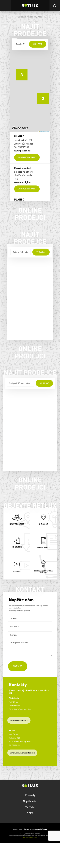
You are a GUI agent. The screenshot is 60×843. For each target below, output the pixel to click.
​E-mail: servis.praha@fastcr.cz (22, 752)
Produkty (30, 795)
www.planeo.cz (22, 150)
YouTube (30, 807)
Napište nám (30, 801)
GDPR (30, 813)
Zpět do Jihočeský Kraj (30, 16)
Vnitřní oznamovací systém (30, 837)
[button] (40, 96)
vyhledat (37, 44)
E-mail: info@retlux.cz (19, 720)
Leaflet (41, 131)
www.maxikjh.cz (23, 182)
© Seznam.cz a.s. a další (45, 131)
